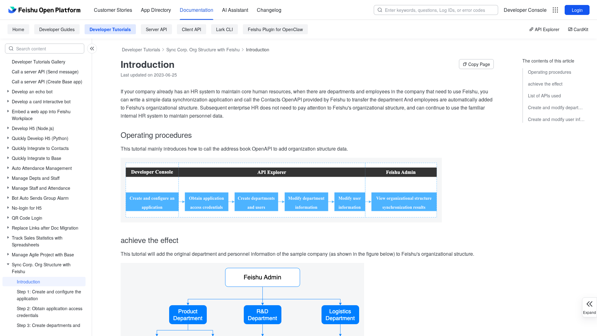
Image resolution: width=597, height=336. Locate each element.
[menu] (188, 10)
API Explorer (547, 29)
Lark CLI (224, 29)
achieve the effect (545, 84)
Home (18, 29)
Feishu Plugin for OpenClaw (275, 29)
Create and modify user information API (556, 119)
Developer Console (525, 9)
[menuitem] (113, 10)
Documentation (196, 9)
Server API (156, 29)
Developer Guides (57, 29)
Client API (191, 29)
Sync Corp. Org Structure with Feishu (203, 49)
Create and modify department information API (556, 107)
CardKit (581, 29)
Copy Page (479, 64)
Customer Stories (113, 9)
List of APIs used (544, 95)
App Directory (156, 9)
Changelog (269, 9)
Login (577, 10)
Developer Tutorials (110, 29)
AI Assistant (235, 9)
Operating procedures (549, 72)
